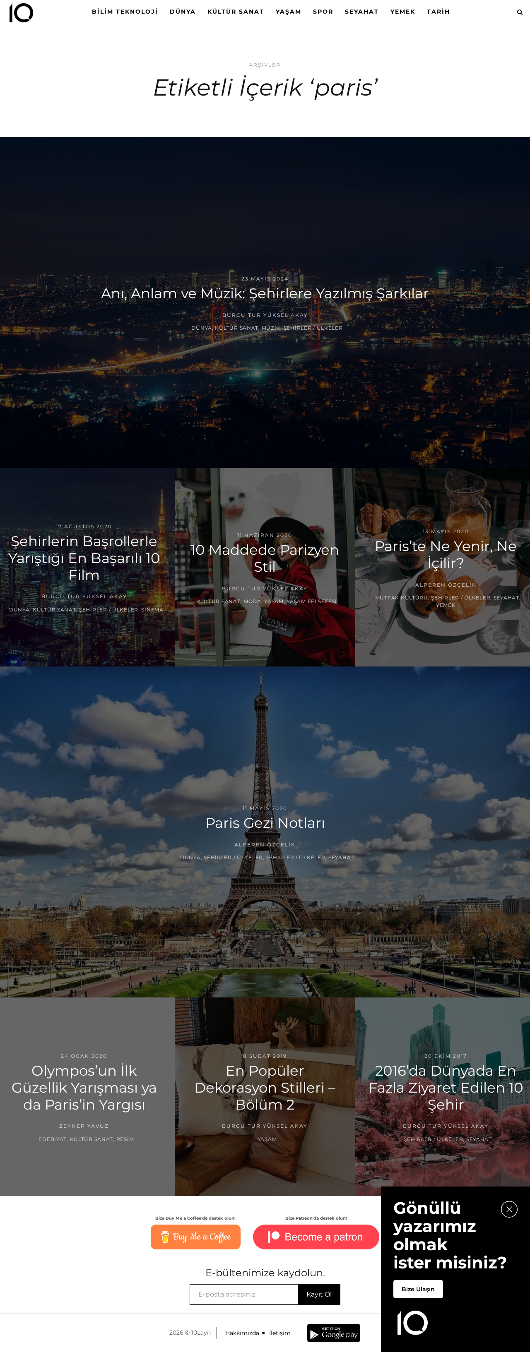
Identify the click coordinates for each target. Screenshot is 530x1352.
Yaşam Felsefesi (312, 601)
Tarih (438, 11)
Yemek (402, 11)
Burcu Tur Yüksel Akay (265, 315)
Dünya (183, 11)
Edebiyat (53, 1139)
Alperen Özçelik (446, 584)
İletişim (280, 1333)
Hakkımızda (242, 1333)
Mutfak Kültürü (401, 597)
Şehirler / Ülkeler (313, 328)
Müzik (271, 328)
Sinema (152, 609)
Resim (125, 1139)
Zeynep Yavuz (84, 1126)
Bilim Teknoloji (125, 11)
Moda (252, 601)
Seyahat (362, 11)
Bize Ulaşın (418, 1289)
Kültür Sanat (235, 11)
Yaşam (288, 11)
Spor (323, 11)
